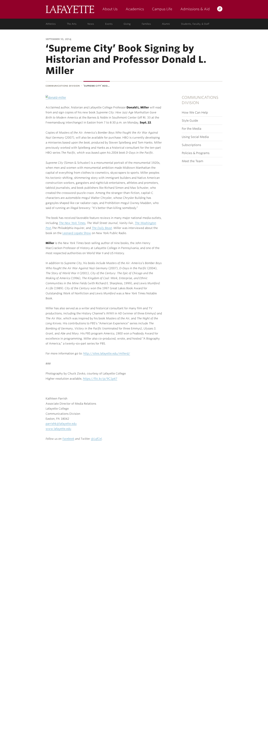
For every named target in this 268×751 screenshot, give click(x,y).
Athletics (51, 24)
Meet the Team (192, 161)
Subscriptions (191, 145)
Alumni (166, 24)
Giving (127, 24)
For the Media (191, 128)
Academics (135, 9)
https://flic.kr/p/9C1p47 (100, 378)
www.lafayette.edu (58, 428)
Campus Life (162, 9)
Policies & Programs (196, 153)
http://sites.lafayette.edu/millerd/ (106, 353)
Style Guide (190, 120)
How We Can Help (195, 112)
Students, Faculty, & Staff (195, 24)
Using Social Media (195, 137)
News (90, 24)
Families (146, 24)
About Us (110, 9)
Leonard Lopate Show (76, 233)
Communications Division (63, 85)
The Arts (71, 24)
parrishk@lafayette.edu (61, 423)
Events (109, 24)
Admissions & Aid (195, 9)
